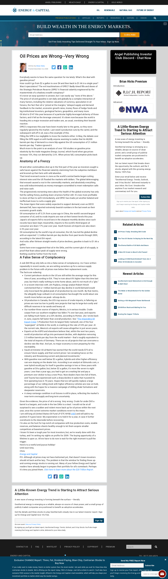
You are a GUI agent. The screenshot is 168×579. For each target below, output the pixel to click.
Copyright (92, 547)
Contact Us (22, 547)
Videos (143, 18)
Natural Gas (126, 10)
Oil (98, 10)
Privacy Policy (146, 211)
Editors (130, 18)
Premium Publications (65, 18)
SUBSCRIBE (130, 34)
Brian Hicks (40, 66)
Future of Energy (145, 10)
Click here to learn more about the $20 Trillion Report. (69, 469)
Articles (86, 18)
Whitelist (52, 547)
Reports (100, 18)
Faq (37, 547)
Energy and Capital (130, 211)
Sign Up (98, 520)
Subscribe (145, 197)
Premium (110, 547)
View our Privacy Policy (33, 524)
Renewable (109, 10)
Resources (115, 18)
